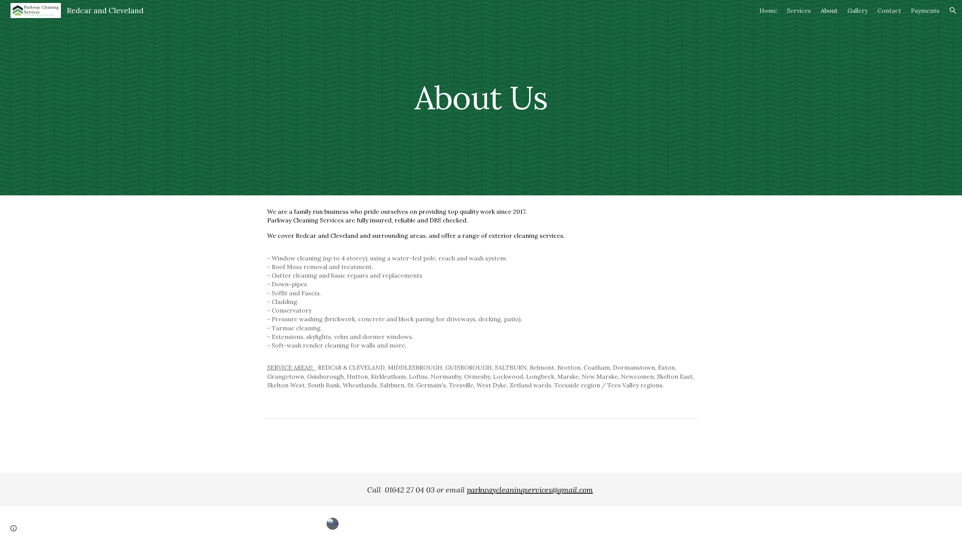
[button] (953, 11)
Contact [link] (889, 10)
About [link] (829, 10)
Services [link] (799, 10)
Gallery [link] (857, 10)
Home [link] (768, 10)
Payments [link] (925, 10)
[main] (481, 97)
